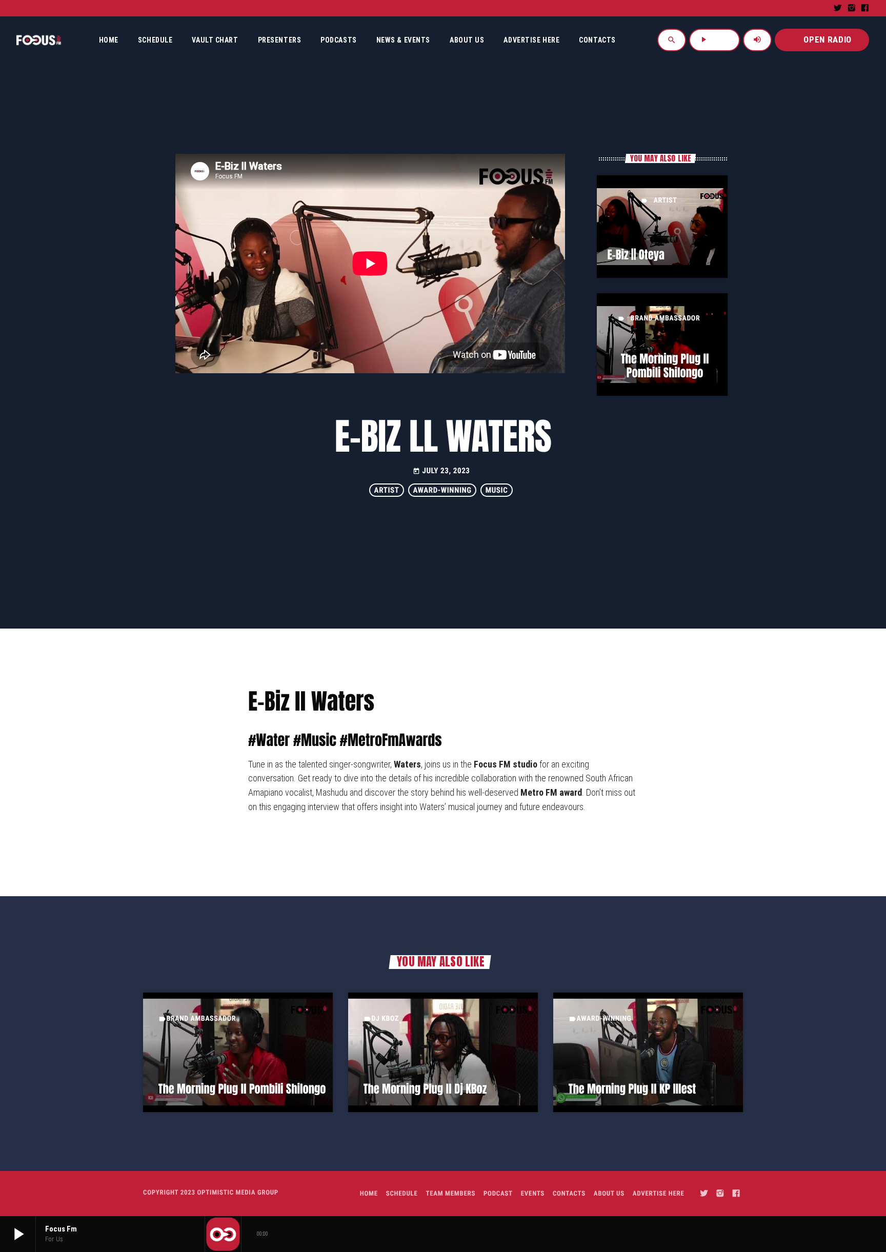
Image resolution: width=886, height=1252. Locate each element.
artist (665, 200)
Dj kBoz (385, 1019)
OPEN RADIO (822, 39)
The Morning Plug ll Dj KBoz (425, 1089)
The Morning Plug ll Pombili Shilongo (665, 366)
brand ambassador (665, 318)
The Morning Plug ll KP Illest (632, 1089)
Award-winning (442, 490)
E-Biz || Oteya (635, 255)
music (497, 490)
